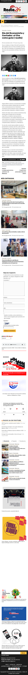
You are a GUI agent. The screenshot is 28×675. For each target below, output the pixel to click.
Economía (9, 30)
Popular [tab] (14, 441)
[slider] (23, 159)
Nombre (5, 297)
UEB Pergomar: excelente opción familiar (11, 423)
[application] (14, 159)
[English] (4, 336)
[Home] (2, 22)
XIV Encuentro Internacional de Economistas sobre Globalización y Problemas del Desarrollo (13, 165)
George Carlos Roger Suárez (18, 235)
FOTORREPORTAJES (16, 666)
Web (4, 308)
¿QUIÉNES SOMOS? (6, 666)
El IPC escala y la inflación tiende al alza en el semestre (17, 479)
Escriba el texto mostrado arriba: (11, 325)
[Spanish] (12, 336)
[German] (7, 336)
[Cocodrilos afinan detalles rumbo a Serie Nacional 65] (14, 219)
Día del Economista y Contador (11, 163)
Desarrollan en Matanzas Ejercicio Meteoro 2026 (12, 430)
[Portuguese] (9, 336)
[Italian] (8, 336)
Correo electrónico (7, 302)
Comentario (6, 280)
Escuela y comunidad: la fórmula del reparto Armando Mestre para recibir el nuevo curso (17, 471)
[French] (6, 336)
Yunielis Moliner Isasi (17, 207)
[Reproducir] (3, 159)
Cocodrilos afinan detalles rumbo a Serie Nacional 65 (17, 456)
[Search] (26, 21)
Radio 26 (25, 672)
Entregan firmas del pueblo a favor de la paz (11, 434)
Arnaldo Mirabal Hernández (18, 265)
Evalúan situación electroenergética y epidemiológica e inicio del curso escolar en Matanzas (13, 203)
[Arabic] (2, 336)
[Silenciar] (20, 159)
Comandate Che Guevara (9, 162)
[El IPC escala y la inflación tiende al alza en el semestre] (5, 478)
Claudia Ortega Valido (18, 42)
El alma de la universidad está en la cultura (20, 171)
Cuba (16, 162)
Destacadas (4, 30)
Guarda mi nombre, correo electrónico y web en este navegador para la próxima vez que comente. (14, 317)
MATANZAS (19, 664)
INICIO (7, 664)
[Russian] (10, 336)
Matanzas (9, 200)
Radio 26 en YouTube (12, 420)
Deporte (3, 230)
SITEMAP (24, 666)
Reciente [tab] (6, 441)
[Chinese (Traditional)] (3, 336)
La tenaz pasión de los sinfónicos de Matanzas (7, 171)
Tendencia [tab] (23, 441)
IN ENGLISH (12, 664)
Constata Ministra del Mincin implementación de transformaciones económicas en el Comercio (13, 262)
